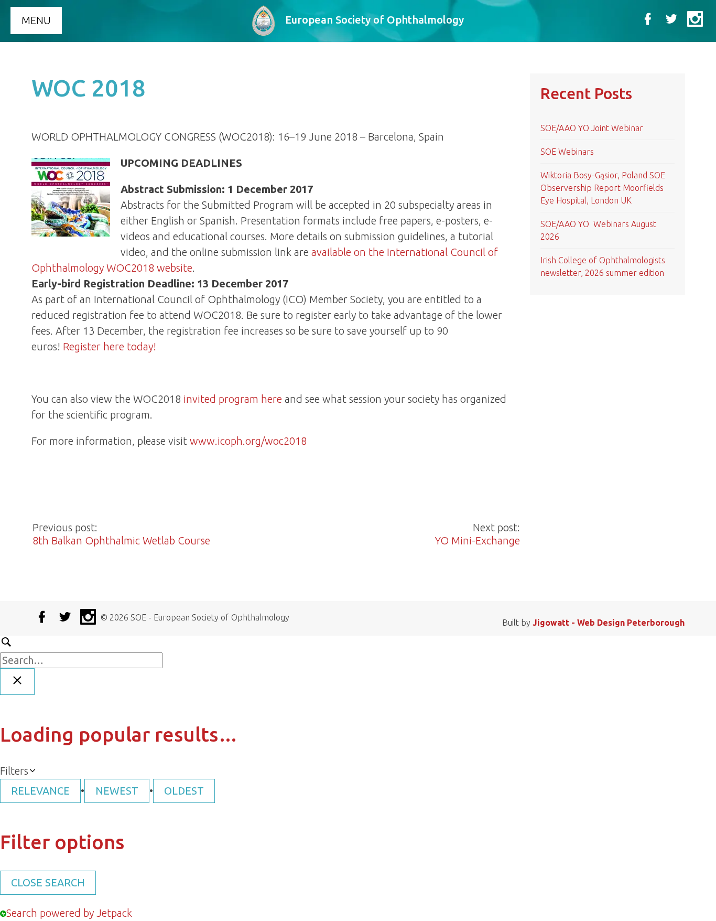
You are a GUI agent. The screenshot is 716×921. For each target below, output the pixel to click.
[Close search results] (17, 681)
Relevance (40, 791)
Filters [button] (14, 771)
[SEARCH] (358, 651)
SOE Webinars (567, 151)
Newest (116, 791)
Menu (36, 20)
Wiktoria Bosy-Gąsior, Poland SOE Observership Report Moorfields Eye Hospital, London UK (602, 187)
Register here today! (109, 346)
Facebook (647, 18)
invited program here (232, 399)
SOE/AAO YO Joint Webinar (591, 128)
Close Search (48, 882)
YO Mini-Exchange (477, 540)
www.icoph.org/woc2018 (248, 441)
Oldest (184, 791)
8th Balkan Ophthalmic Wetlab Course (121, 540)
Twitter (671, 18)
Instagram (695, 18)
